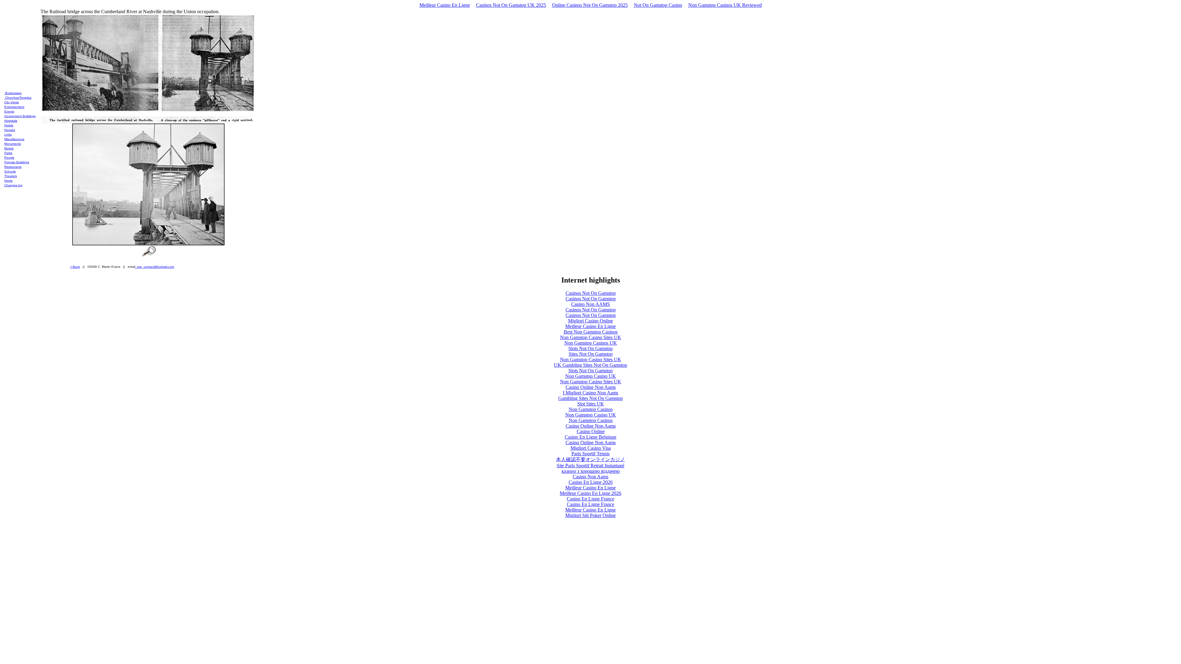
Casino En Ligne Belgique (590, 437)
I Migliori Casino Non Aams (590, 392)
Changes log (13, 185)
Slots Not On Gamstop (590, 348)
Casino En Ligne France (590, 498)
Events (9, 111)
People (9, 157)
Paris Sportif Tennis (590, 453)
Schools (10, 171)
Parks (8, 153)
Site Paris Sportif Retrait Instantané (590, 465)
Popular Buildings (16, 162)
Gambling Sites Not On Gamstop (590, 398)
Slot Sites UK (590, 403)
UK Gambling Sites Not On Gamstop (590, 365)
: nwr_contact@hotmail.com (154, 266)
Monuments (12, 143)
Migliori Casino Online (590, 320)
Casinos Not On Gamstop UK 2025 (511, 5)
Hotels (8, 125)
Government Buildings (20, 116)
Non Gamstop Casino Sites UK (590, 337)
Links (8, 134)
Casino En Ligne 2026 (591, 482)
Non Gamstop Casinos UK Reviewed (725, 5)
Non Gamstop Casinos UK (590, 343)
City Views (11, 102)
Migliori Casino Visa (591, 448)
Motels (9, 148)
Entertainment (14, 107)
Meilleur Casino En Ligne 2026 (590, 493)
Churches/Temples (17, 97)
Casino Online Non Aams (591, 387)
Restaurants (13, 166)
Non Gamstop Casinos (591, 409)
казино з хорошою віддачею (591, 471)
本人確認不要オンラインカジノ (590, 459)
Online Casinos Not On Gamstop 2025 (590, 5)
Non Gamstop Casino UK (590, 376)
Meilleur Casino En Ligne (445, 5)
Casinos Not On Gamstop (591, 293)
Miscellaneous (14, 139)
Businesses (13, 93)
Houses (9, 130)
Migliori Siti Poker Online (590, 515)
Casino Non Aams (590, 476)
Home (8, 180)
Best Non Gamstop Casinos (591, 331)
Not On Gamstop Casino (658, 5)
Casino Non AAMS (590, 304)
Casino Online (591, 431)
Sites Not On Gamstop (591, 354)
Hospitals (10, 120)
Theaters (10, 176)
